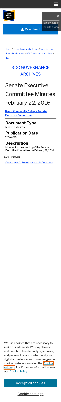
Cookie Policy (18, 371)
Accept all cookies (30, 383)
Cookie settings (31, 394)
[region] (30, 369)
